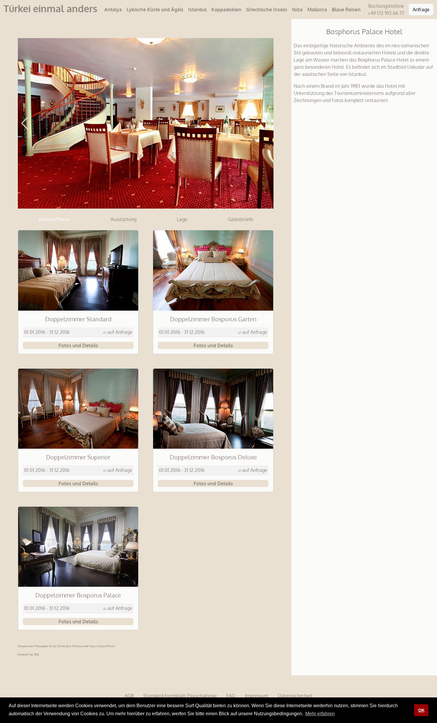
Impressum (256, 696)
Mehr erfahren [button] (320, 713)
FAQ (230, 696)
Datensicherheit (295, 696)
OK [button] (421, 710)
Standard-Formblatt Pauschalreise (180, 696)
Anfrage (421, 9)
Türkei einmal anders (50, 8)
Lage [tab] (182, 219)
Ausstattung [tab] (123, 219)
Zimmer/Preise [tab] (54, 219)
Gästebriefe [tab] (240, 219)
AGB (129, 696)
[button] (25, 123)
